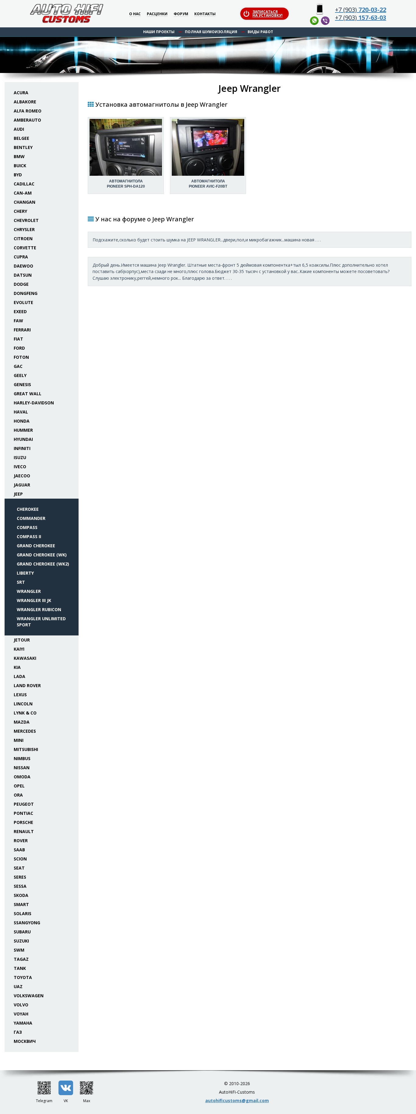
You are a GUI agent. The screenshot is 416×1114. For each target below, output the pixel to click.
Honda (22, 421)
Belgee (21, 138)
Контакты (205, 14)
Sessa (20, 886)
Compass (27, 527)
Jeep (18, 494)
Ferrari (22, 330)
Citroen (23, 238)
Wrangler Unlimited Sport (41, 622)
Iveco (20, 466)
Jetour (22, 640)
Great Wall (27, 393)
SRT (21, 582)
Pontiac (23, 813)
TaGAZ (21, 959)
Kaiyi (19, 649)
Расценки (157, 14)
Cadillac (24, 184)
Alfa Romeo (27, 111)
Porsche (23, 822)
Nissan (22, 767)
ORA (18, 795)
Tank (20, 968)
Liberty (25, 573)
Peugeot (24, 804)
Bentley (23, 147)
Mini (18, 740)
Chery (20, 211)
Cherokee (28, 509)
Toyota (23, 977)
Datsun (23, 275)
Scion (20, 859)
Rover (21, 840)
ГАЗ (18, 1032)
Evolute (23, 302)
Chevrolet (26, 220)
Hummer (23, 430)
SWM (19, 950)
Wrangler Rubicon (39, 609)
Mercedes (25, 731)
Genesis (22, 384)
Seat (19, 868)
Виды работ (260, 31)
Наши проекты (159, 31)
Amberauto (27, 120)
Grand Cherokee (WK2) (43, 564)
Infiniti (22, 448)
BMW (19, 156)
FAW (18, 320)
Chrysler (24, 229)
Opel (19, 786)
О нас (135, 14)
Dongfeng (25, 293)
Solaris (22, 913)
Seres (20, 877)
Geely (20, 375)
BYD (18, 175)
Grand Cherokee (36, 545)
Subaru (22, 932)
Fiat (18, 339)
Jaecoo (22, 476)
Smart (21, 904)
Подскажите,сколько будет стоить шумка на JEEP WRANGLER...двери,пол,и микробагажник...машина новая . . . (207, 240)
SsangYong (27, 922)
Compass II (29, 536)
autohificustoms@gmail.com (237, 1100)
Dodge (21, 284)
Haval (21, 412)
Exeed (20, 311)
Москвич (25, 1041)
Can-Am (23, 193)
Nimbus (22, 758)
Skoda (21, 895)
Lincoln (23, 704)
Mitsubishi (26, 749)
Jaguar (22, 485)
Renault (24, 831)
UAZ (18, 986)
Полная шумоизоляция (211, 31)
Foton (21, 357)
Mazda (22, 722)
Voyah (21, 1014)
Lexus (20, 694)
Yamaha (23, 1023)
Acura (21, 92)
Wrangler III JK (34, 600)
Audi (19, 129)
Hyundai (23, 439)
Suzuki (21, 941)
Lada (19, 676)
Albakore (25, 102)
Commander (31, 518)
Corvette (25, 248)
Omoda (22, 777)
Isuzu (20, 457)
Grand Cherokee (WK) (42, 555)
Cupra (21, 257)
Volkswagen (29, 995)
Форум (181, 14)
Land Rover (27, 685)
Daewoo (23, 266)
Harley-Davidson (34, 403)
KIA (17, 667)
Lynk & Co (25, 713)
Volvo (21, 1005)
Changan (24, 202)
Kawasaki (25, 658)
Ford (19, 348)
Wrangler (29, 591)
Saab (19, 850)
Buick (20, 165)
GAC (18, 366)
